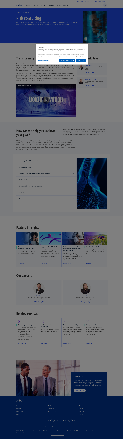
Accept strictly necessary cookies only (67, 60)
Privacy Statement (69, 56)
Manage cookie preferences (43, 60)
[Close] (86, 45)
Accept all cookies (81, 60)
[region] (62, 54)
